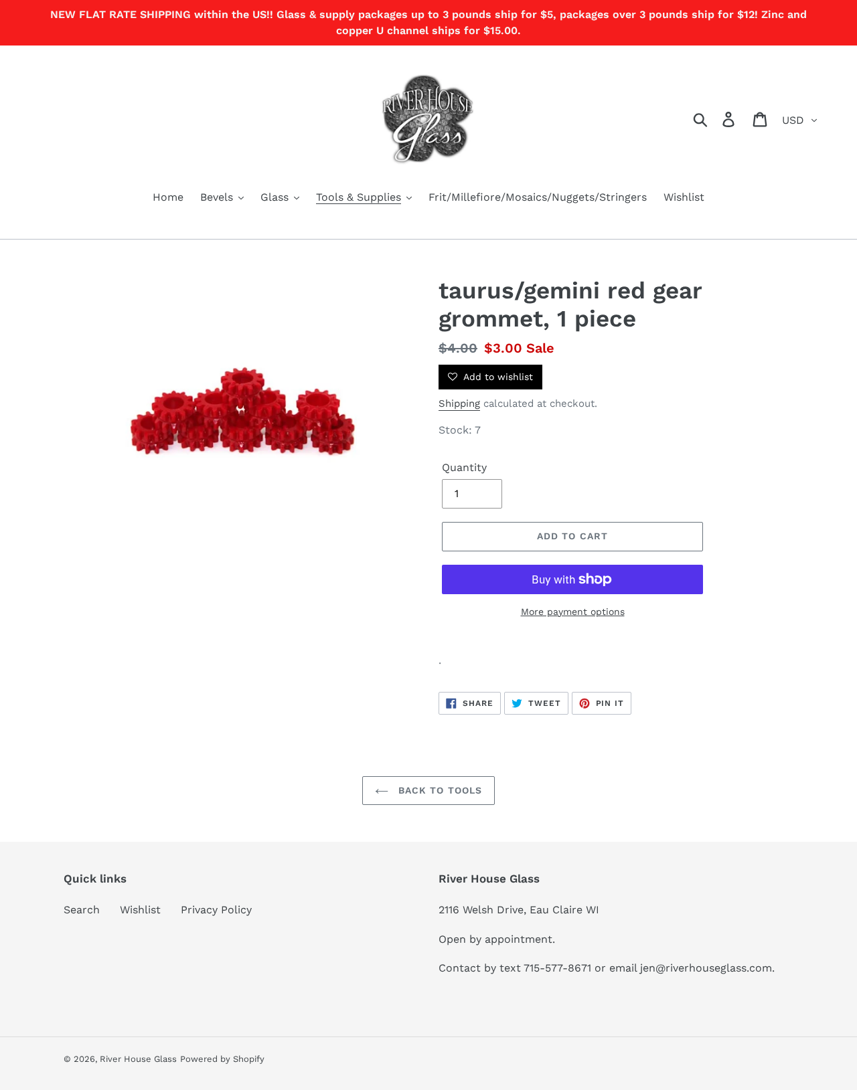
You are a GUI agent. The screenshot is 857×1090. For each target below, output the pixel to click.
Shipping (459, 403)
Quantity (464, 467)
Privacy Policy (216, 909)
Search (82, 909)
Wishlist (140, 909)
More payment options (573, 611)
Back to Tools (439, 790)
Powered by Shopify (222, 1059)
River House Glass (138, 1059)
